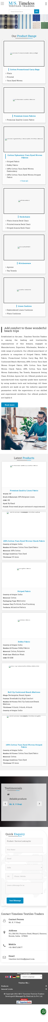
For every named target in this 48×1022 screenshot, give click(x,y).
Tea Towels (12, 271)
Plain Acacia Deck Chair (18, 220)
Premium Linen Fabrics (25, 116)
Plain (9, 73)
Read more (9, 405)
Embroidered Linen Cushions (20, 310)
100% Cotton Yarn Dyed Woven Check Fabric (24, 541)
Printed (10, 77)
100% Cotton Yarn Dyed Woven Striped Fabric (24, 176)
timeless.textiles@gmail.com (22, 959)
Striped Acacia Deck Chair (18, 228)
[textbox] (22, 12)
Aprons (10, 267)
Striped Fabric (13, 161)
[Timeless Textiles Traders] (21, 4)
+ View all (24, 181)
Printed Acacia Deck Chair (19, 224)
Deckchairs (25, 217)
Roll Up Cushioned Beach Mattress (24, 692)
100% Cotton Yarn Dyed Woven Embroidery (20, 170)
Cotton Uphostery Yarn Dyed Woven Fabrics (24, 156)
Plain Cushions (14, 313)
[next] (39, 803)
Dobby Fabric (12, 165)
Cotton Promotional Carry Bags (24, 69)
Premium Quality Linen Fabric (20, 120)
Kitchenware (25, 263)
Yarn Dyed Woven (14, 80)
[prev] (5, 803)
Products (4, 986)
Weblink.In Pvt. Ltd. (34, 996)
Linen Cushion (25, 306)
